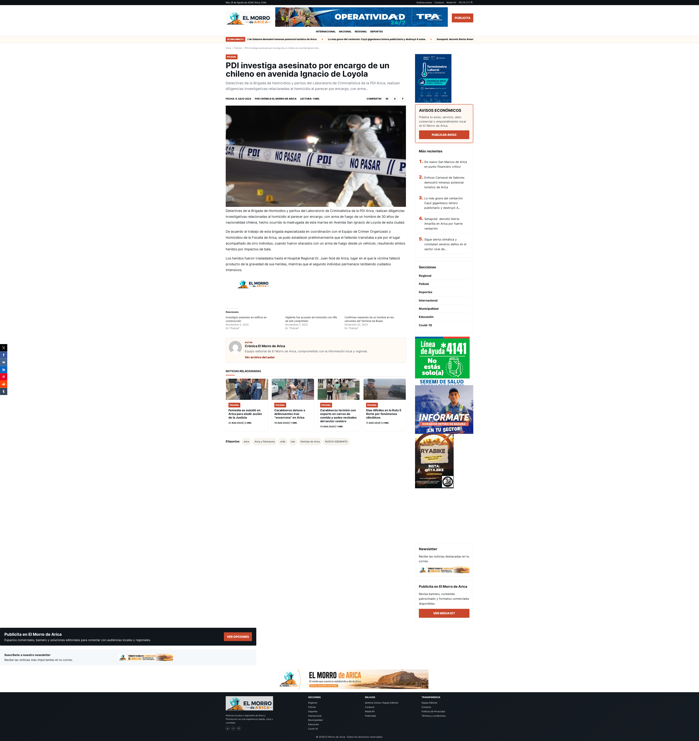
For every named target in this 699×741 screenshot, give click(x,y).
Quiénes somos (424, 2)
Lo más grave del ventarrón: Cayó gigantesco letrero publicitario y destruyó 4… (443, 203)
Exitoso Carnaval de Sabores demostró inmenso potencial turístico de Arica (256, 39)
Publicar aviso (444, 135)
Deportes (376, 31)
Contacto (439, 2)
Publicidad (370, 715)
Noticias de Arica (310, 441)
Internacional (326, 31)
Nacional (345, 31)
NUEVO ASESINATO (336, 441)
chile (282, 441)
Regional (361, 31)
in (387, 98)
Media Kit (451, 2)
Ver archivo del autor (260, 357)
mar (293, 441)
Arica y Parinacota (264, 441)
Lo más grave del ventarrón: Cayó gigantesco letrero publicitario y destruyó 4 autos (359, 39)
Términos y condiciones (434, 715)
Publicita (462, 18)
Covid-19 (425, 325)
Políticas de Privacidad (433, 711)
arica (246, 441)
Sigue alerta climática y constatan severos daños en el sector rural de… (445, 244)
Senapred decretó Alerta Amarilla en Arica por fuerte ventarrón (457, 39)
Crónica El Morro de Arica (278, 98)
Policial (238, 48)
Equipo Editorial (429, 702)
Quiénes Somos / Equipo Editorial (381, 702)
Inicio (228, 48)
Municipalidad (429, 308)
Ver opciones (238, 636)
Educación (426, 317)
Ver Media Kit (444, 613)
